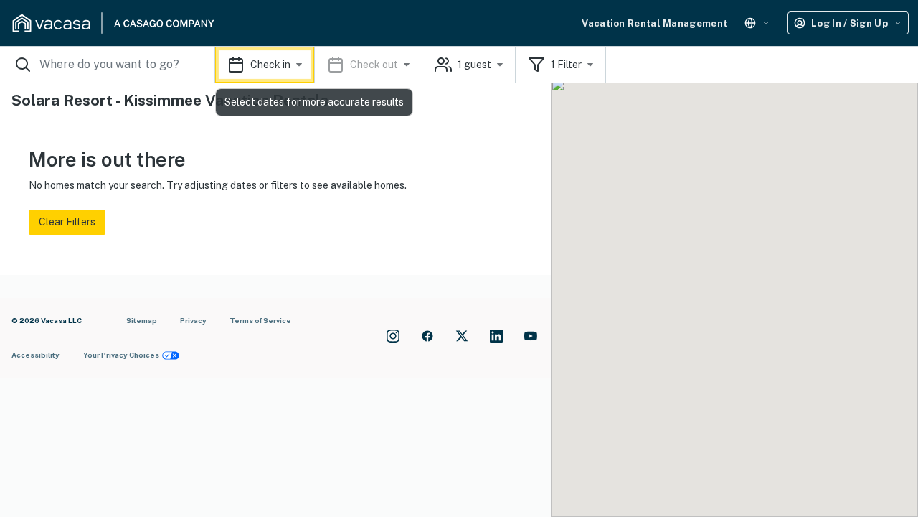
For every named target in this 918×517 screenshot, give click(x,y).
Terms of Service (260, 320)
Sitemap (141, 320)
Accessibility (35, 354)
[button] (318, 65)
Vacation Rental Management (654, 23)
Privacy (193, 320)
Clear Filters (67, 222)
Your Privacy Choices (121, 354)
